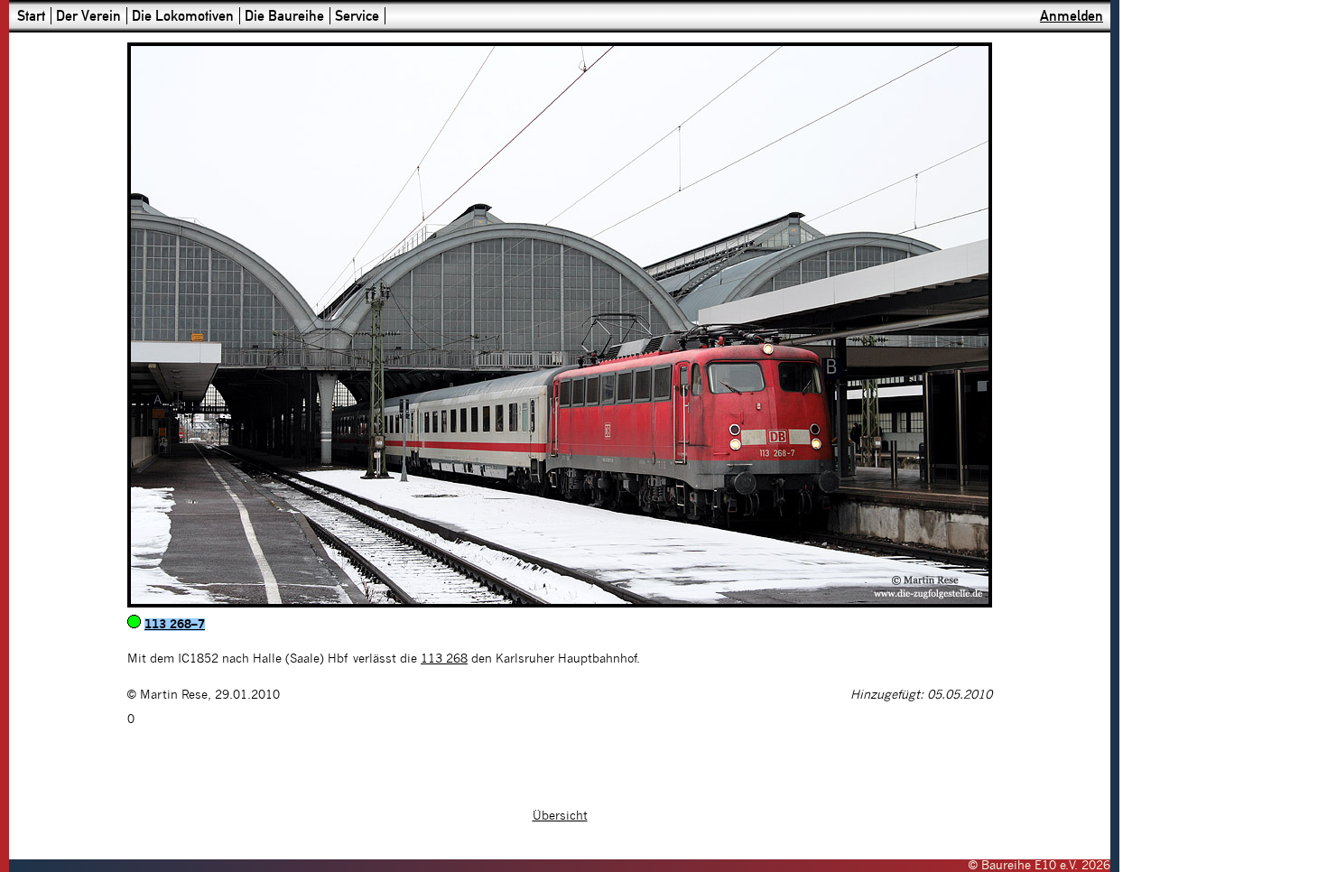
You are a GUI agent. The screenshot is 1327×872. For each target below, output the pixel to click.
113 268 (444, 659)
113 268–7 (174, 624)
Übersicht (560, 816)
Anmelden (1071, 15)
